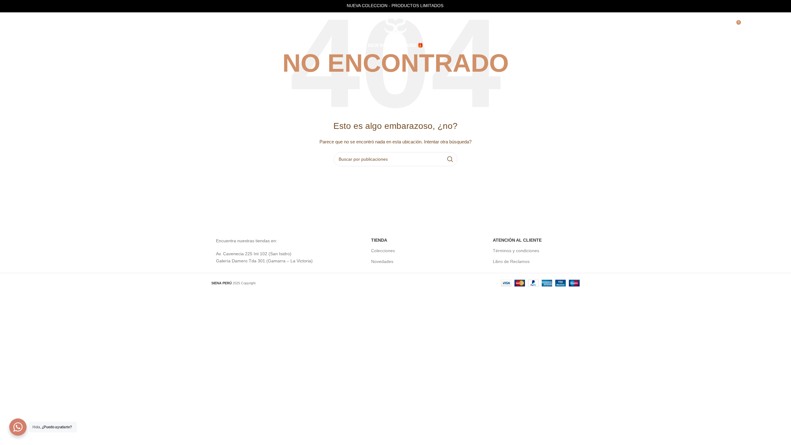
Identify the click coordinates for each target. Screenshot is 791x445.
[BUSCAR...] (450, 159)
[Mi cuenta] (723, 25)
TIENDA (379, 240)
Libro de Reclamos (511, 261)
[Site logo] (395, 24)
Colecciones (383, 250)
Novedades (382, 261)
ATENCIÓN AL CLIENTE (517, 240)
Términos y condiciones (516, 250)
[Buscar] (710, 25)
